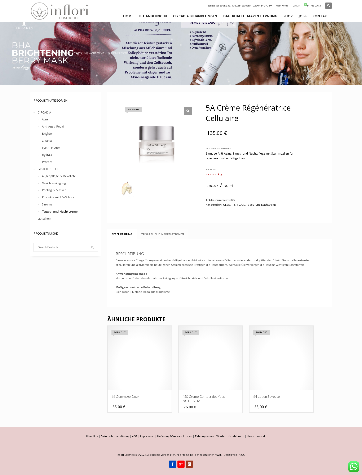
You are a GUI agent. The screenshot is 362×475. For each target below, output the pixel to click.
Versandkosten (225, 148)
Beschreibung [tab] (121, 234)
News (250, 436)
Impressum (147, 436)
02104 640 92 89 (262, 5)
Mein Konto (282, 5)
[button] (188, 111)
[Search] (92, 247)
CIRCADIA (44, 112)
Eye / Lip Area (51, 148)
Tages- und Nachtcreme (60, 211)
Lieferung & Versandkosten (174, 436)
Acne (45, 119)
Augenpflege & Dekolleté (59, 176)
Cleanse (47, 141)
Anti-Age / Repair (53, 126)
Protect (47, 162)
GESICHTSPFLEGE (50, 169)
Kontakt (261, 436)
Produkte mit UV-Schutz (58, 197)
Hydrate (47, 155)
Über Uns (92, 436)
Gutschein (44, 219)
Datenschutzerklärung (115, 436)
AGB (134, 436)
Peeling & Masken (54, 190)
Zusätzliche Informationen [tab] (162, 234)
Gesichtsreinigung (54, 183)
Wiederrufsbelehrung (230, 436)
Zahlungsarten (204, 436)
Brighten (47, 134)
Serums (47, 204)
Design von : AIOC (234, 455)
